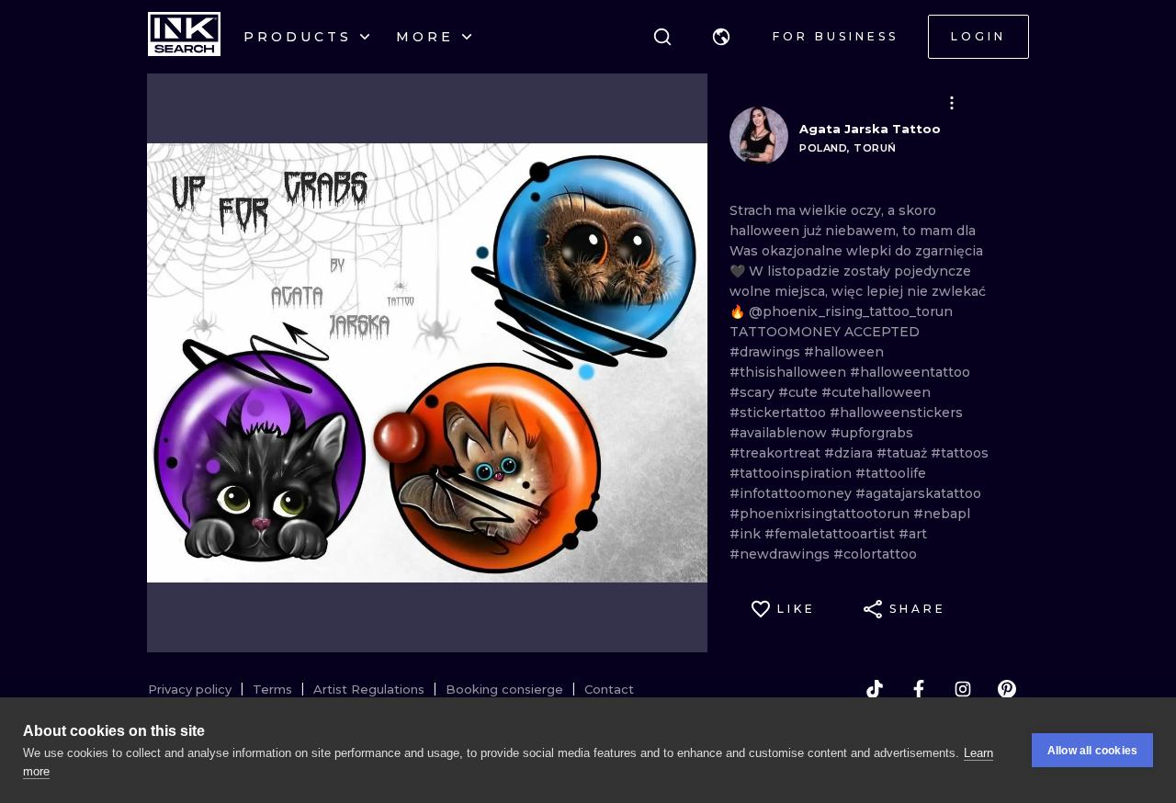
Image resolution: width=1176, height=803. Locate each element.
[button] (721, 37)
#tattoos (960, 453)
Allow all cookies (1092, 750)
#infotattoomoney (792, 493)
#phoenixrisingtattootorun (821, 513)
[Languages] (721, 37)
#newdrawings (781, 554)
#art (913, 534)
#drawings (766, 352)
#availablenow (780, 432)
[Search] (662, 37)
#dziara (850, 453)
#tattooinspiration (792, 473)
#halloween (844, 352)
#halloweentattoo (910, 372)
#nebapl (941, 513)
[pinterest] (1007, 689)
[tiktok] (875, 689)
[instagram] (963, 689)
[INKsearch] (184, 36)
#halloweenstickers (896, 412)
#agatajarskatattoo (918, 493)
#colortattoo (875, 554)
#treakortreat (776, 453)
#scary (753, 392)
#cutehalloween (876, 392)
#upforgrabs (872, 432)
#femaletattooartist (831, 534)
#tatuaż (903, 453)
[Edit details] (952, 103)
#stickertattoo (779, 412)
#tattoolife (890, 473)
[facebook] (919, 689)
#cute (799, 392)
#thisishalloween (789, 372)
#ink (746, 534)
